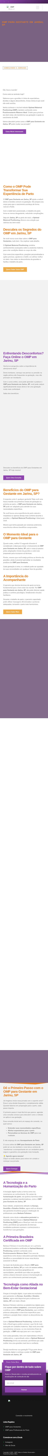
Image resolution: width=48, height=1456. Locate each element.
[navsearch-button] (44, 7)
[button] (37, 7)
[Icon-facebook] (35, 2)
